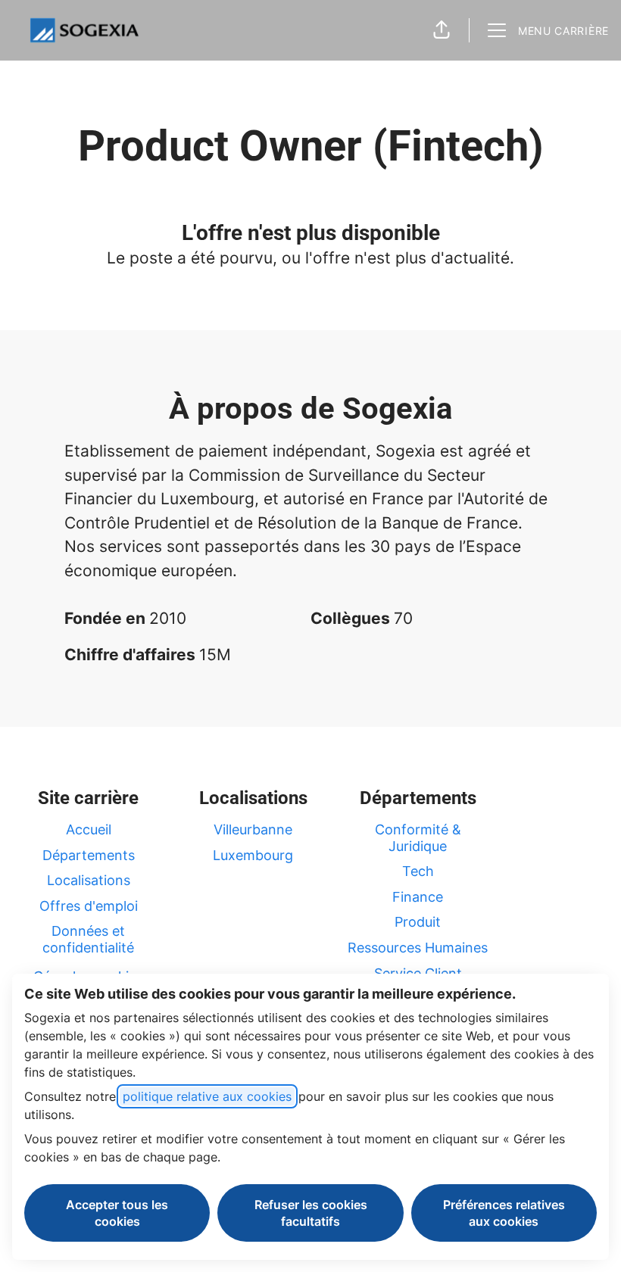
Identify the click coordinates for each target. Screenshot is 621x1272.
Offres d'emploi (88, 906)
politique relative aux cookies (207, 1096)
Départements (88, 855)
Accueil (88, 829)
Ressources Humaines (418, 948)
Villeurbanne (253, 829)
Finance (417, 897)
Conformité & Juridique (418, 838)
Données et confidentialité (88, 939)
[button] (441, 30)
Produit (418, 922)
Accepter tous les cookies (117, 1213)
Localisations (88, 880)
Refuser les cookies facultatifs (310, 1213)
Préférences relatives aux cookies (504, 1213)
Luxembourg (253, 855)
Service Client (418, 973)
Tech (418, 871)
